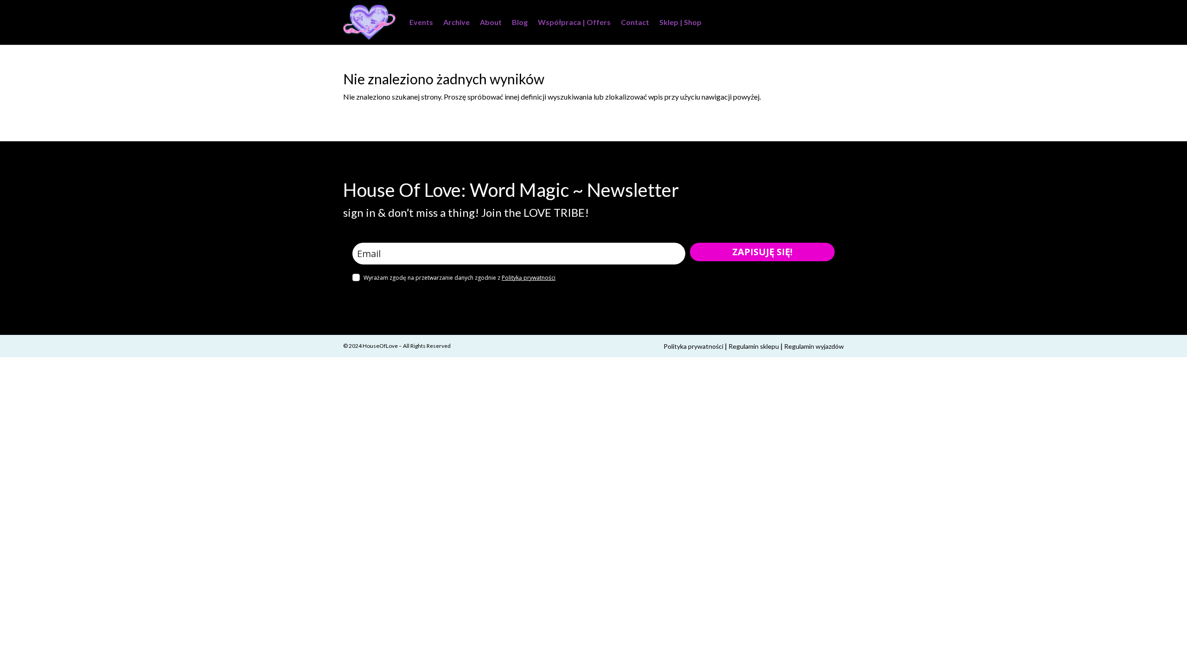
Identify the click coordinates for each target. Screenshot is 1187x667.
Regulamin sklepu (753, 346)
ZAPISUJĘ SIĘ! (762, 251)
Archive (456, 22)
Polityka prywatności (693, 346)
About (491, 22)
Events (421, 22)
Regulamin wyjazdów (814, 346)
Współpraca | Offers (574, 22)
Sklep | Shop (680, 22)
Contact (635, 22)
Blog (520, 22)
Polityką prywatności (528, 278)
